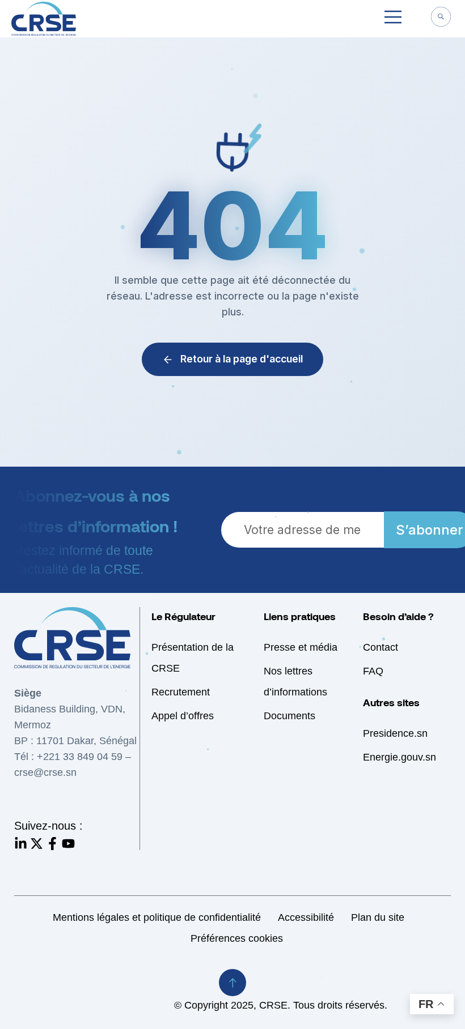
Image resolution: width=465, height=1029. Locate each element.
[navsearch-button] (440, 18)
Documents (289, 715)
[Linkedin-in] (20, 843)
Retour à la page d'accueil (241, 359)
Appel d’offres (182, 715)
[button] (393, 18)
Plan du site (377, 917)
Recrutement (180, 692)
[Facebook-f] (52, 843)
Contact (380, 647)
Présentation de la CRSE (192, 658)
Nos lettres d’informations (295, 681)
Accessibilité (306, 917)
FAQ (373, 671)
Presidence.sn (395, 733)
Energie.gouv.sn (399, 757)
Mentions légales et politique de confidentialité (157, 917)
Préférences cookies (237, 938)
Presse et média (300, 647)
